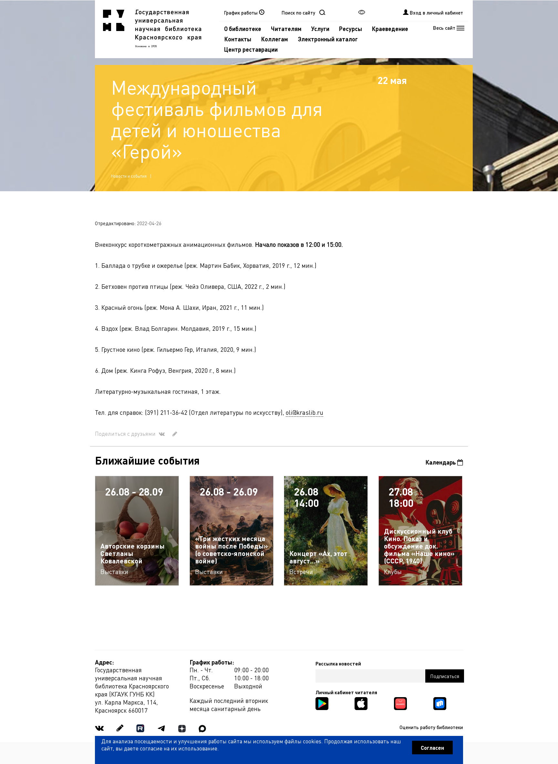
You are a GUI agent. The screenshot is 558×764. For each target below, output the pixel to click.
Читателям (286, 28)
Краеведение (390, 28)
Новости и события (129, 176)
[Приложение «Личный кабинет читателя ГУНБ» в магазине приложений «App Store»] (361, 703)
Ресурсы (350, 28)
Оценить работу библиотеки (431, 727)
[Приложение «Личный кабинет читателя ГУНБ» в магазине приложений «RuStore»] (439, 703)
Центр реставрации (251, 49)
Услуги (320, 28)
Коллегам (274, 39)
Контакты (237, 39)
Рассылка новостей (338, 663)
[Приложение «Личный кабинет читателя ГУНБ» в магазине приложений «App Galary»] (400, 703)
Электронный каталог (328, 39)
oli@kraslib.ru (304, 412)
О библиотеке (242, 28)
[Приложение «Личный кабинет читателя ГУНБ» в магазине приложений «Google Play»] (321, 703)
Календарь (441, 462)
